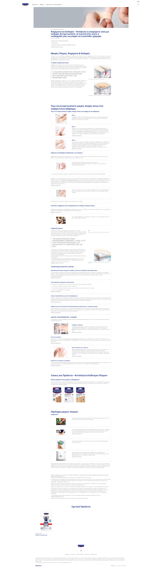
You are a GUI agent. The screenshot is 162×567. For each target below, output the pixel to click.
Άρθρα (42, 4)
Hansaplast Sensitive (95, 362)
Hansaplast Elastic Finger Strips (79, 349)
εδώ (94, 455)
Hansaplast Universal (76, 329)
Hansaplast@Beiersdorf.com (57, 496)
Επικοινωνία (67, 554)
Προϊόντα (35, 4)
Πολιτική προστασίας (80, 554)
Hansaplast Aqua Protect (78, 326)
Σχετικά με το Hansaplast (54, 4)
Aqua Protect (107, 353)
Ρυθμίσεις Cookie (93, 554)
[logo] (25, 4)
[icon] (81, 550)
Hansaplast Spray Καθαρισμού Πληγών (85, 131)
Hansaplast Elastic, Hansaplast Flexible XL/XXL (73, 339)
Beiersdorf (113, 565)
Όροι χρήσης (87, 554)
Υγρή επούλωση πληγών (56, 276)
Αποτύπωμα (73, 554)
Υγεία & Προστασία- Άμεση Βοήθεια (57, 29)
